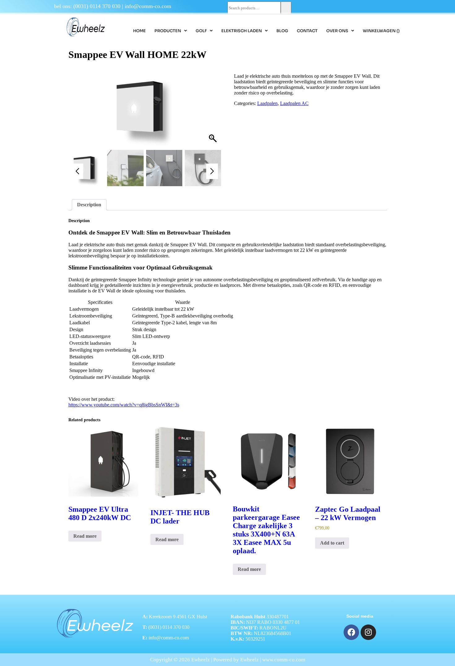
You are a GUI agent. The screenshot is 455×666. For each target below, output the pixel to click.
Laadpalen (267, 103)
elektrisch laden (241, 30)
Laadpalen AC (294, 103)
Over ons (337, 30)
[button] (170, 31)
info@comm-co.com (148, 6)
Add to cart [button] (332, 543)
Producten (167, 30)
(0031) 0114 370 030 (96, 6)
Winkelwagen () (381, 30)
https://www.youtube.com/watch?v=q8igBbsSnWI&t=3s (123, 404)
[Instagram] (368, 632)
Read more (85, 536)
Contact (307, 30)
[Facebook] (351, 632)
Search (286, 8)
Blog (282, 30)
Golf (201, 30)
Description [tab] (89, 204)
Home (139, 30)
